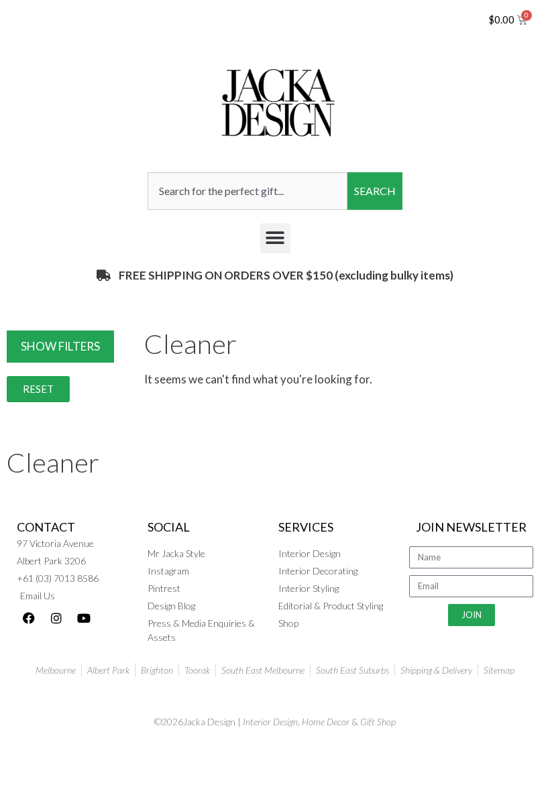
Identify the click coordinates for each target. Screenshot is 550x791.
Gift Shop (378, 721)
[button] (275, 238)
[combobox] (247, 191)
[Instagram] (56, 618)
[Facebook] (29, 618)
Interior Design (270, 721)
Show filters (60, 346)
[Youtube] (84, 618)
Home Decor (325, 721)
